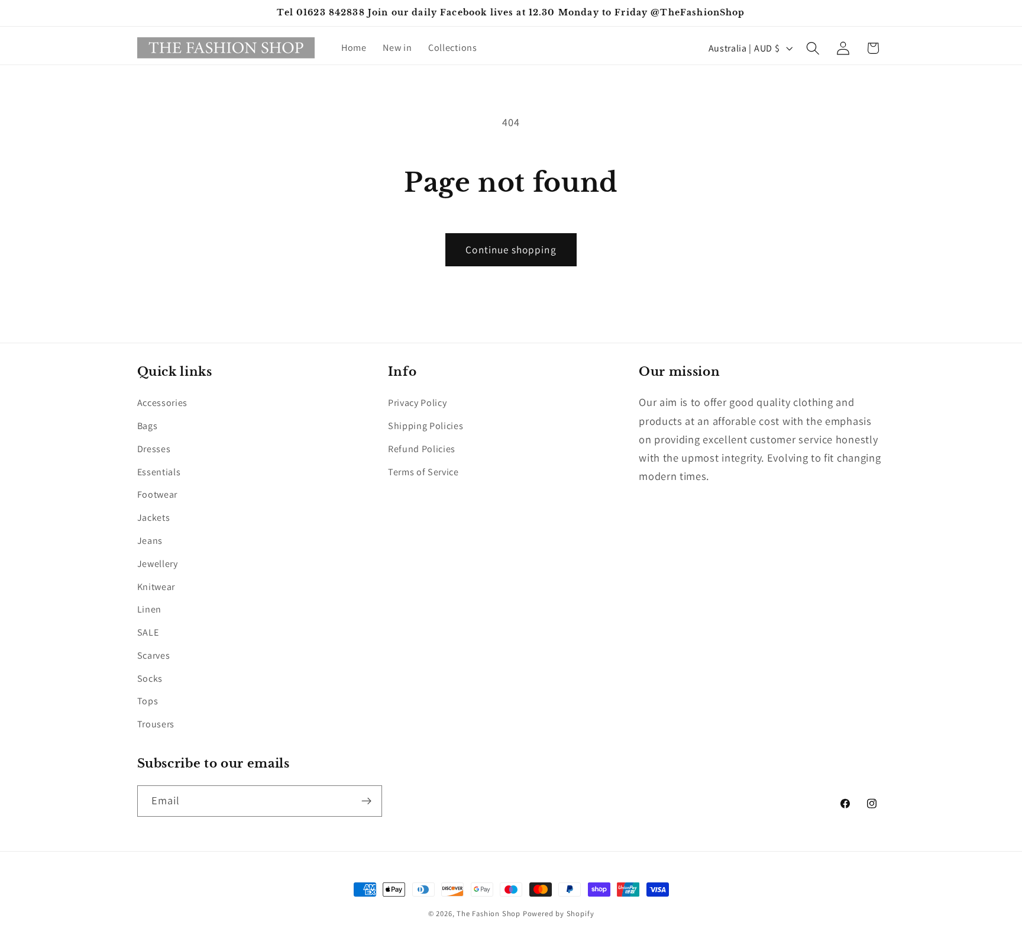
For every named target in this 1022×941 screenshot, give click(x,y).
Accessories (162, 403)
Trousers (156, 724)
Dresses (154, 449)
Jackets (153, 517)
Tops (148, 701)
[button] (813, 48)
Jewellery (157, 563)
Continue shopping (511, 249)
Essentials (159, 472)
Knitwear (156, 587)
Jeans (150, 540)
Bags (147, 426)
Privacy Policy (417, 403)
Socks (150, 678)
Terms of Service (423, 472)
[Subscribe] (366, 801)
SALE (148, 632)
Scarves (153, 655)
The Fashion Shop (488, 913)
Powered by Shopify (558, 913)
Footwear (157, 494)
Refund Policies (421, 449)
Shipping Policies (426, 426)
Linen (149, 609)
